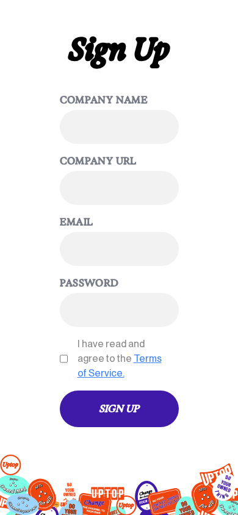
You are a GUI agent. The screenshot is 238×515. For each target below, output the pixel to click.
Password (89, 283)
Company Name (104, 100)
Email (76, 222)
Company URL (98, 161)
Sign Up (119, 408)
